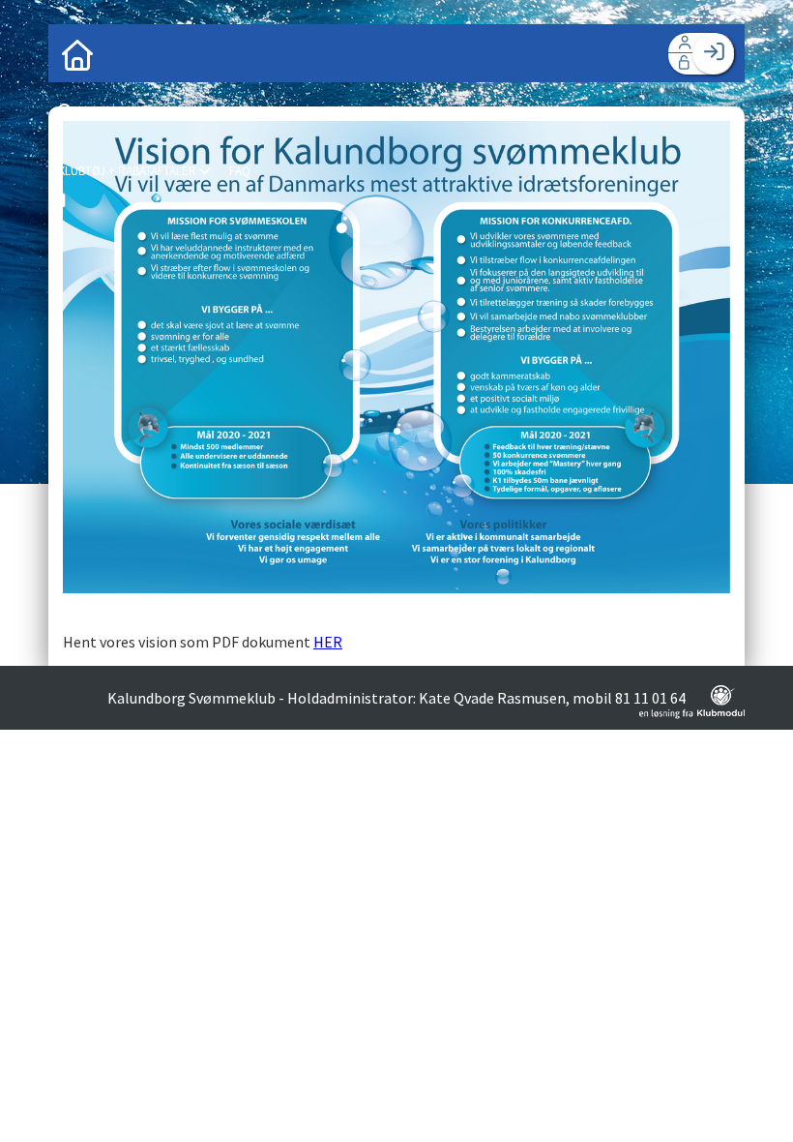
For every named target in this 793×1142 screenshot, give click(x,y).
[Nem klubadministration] (692, 713)
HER (327, 641)
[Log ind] (713, 54)
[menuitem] (77, 53)
